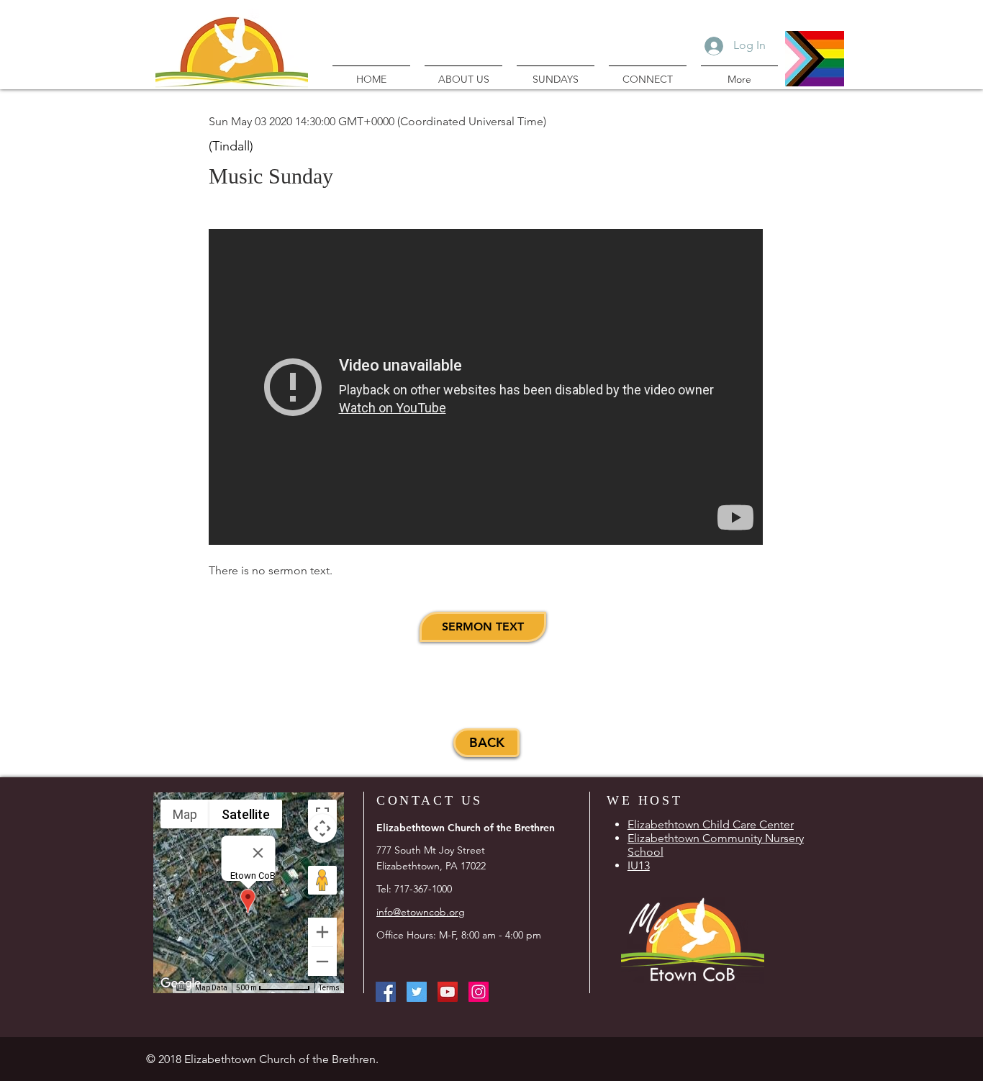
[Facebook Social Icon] (386, 992)
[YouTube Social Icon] (448, 992)
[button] (483, 627)
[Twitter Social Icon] (417, 992)
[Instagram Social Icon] (478, 992)
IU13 (639, 865)
